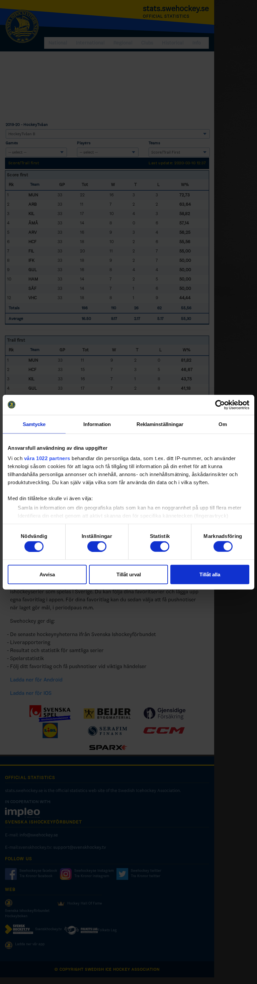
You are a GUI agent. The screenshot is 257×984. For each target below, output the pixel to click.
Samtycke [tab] (34, 424)
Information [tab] (97, 424)
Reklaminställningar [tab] (160, 424)
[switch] (96, 546)
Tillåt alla (209, 574)
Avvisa (47, 574)
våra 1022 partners (47, 458)
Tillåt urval (128, 574)
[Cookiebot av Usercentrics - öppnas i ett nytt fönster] (220, 405)
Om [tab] (223, 424)
